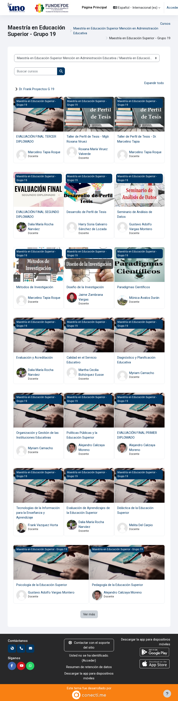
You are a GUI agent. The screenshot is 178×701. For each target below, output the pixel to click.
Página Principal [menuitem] (94, 7)
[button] (136, 7)
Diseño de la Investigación (85, 287)
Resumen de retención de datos (89, 667)
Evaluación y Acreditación (34, 357)
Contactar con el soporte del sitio (92, 645)
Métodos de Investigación (34, 287)
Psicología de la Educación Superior (41, 585)
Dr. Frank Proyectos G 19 (36, 89)
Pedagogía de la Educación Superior (117, 585)
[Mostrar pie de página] (167, 694)
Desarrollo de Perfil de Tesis (86, 212)
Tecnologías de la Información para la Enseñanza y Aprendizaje (38, 512)
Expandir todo (154, 83)
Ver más (89, 614)
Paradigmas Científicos (133, 287)
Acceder (89, 660)
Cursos (165, 24)
